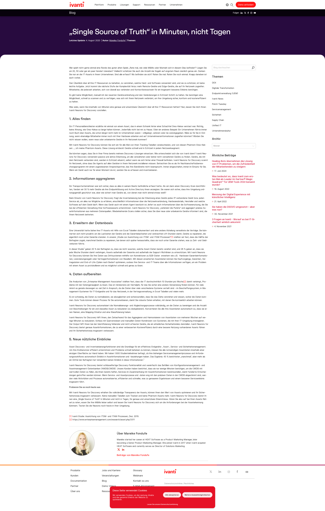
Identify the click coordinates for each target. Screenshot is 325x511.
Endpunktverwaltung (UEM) (225, 93)
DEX (214, 82)
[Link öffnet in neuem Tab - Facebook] (237, 472)
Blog (72, 12)
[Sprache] (227, 4)
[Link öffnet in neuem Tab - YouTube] (247, 472)
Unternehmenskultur (221, 130)
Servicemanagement (221, 109)
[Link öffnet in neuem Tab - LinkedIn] (219, 472)
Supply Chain (218, 120)
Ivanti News (217, 98)
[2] (184, 281)
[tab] (99, 5)
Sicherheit (216, 114)
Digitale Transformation (223, 88)
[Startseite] (77, 5)
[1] (172, 237)
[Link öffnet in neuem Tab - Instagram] (229, 472)
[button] (234, 146)
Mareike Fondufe (117, 40)
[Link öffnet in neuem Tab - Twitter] (210, 472)
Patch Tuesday (219, 104)
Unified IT (216, 125)
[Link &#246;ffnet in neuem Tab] (242, 12)
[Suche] (232, 4)
